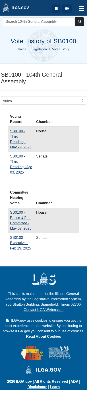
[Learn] (56, 8)
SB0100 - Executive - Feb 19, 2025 (20, 243)
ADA (74, 381)
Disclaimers (37, 387)
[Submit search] (79, 21)
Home (22, 49)
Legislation (39, 49)
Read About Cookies (43, 336)
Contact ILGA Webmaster (44, 310)
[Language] (67, 8)
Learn (55, 387)
